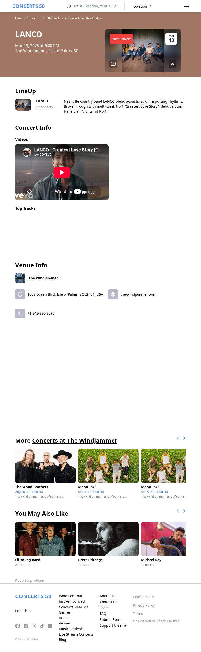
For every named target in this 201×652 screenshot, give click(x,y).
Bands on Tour (71, 596)
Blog (62, 639)
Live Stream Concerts (76, 634)
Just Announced (72, 601)
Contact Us (108, 601)
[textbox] (24, 611)
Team (104, 607)
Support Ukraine (113, 625)
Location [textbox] (140, 6)
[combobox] (142, 6)
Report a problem (29, 580)
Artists (64, 617)
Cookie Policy (143, 597)
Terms (138, 613)
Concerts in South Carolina (45, 18)
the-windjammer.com (137, 294)
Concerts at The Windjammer (74, 440)
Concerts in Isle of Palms (85, 18)
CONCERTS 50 (28, 6)
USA (18, 18)
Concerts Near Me (73, 607)
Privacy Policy (144, 605)
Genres (65, 612)
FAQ (103, 613)
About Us (107, 596)
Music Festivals (71, 628)
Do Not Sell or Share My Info (156, 621)
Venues (65, 623)
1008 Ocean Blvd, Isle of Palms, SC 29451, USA (65, 294)
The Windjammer (43, 278)
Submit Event (111, 619)
